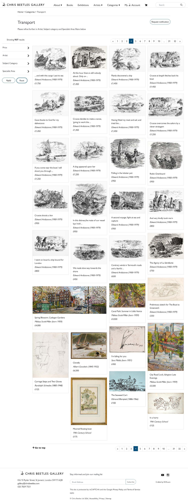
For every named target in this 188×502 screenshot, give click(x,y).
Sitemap (108, 498)
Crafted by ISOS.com (163, 482)
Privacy (101, 498)
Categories (30, 11)
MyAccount (132, 5)
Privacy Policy (118, 489)
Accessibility (93, 498)
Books (70, 5)
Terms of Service (133, 489)
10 (159, 41)
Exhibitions (83, 5)
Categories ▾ (113, 5)
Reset (22, 80)
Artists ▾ (98, 5)
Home (20, 11)
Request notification (160, 21)
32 (175, 41)
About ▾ (58, 5)
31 (169, 41)
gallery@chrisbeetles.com (28, 483)
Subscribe (130, 481)
